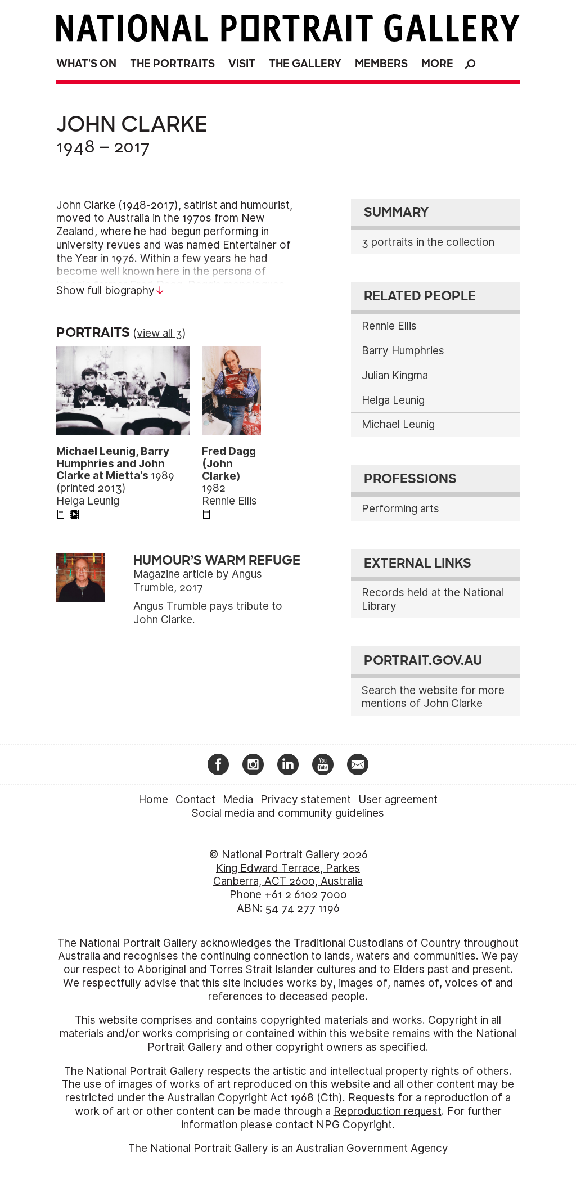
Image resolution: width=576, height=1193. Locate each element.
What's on (86, 64)
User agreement (398, 799)
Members (381, 64)
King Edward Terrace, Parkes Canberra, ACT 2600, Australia (288, 875)
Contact (195, 799)
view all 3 (159, 333)
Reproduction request (388, 1111)
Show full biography (105, 290)
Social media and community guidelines (288, 813)
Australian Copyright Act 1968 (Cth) (255, 1097)
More (437, 64)
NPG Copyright (354, 1124)
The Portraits (172, 64)
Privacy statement (305, 799)
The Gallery (305, 64)
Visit (241, 64)
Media (238, 799)
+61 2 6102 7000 (305, 894)
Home (153, 799)
